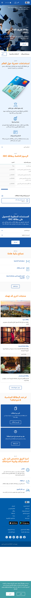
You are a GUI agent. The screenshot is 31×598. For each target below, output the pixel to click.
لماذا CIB (13, 513)
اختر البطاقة (15, 443)
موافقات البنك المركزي (25, 529)
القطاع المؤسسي (11, 508)
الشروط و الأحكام (26, 513)
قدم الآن (24, 44)
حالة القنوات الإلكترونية (10, 518)
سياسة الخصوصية (11, 529)
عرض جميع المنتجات (15, 387)
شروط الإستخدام (11, 532)
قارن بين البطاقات (15, 422)
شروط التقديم (26, 230)
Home (28, 7)
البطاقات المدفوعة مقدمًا (13, 7)
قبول (10, 593)
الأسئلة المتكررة (26, 506)
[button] (8, 2)
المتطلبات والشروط (14, 54)
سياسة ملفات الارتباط (25, 532)
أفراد (25, 7)
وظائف (13, 511)
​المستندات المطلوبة (25, 235)
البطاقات (20, 7)
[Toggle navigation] (2, 2)
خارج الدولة (27, 518)
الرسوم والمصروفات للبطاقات (22, 195)
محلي (28, 515)
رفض (21, 593)
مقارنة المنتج (23, 354)
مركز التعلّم (15, 286)
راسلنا (14, 515)
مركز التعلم (27, 508)
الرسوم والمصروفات (25, 511)
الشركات (13, 506)
